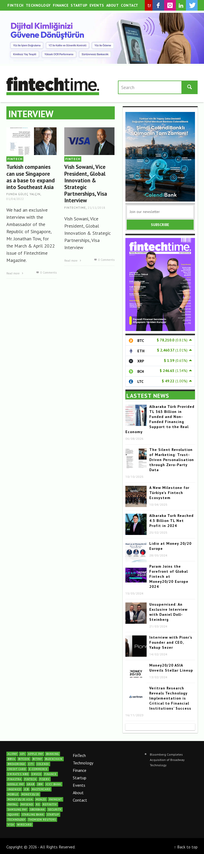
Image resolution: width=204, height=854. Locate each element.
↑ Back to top (186, 846)
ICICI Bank (53, 784)
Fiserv (44, 779)
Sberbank (37, 809)
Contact (80, 800)
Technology (83, 762)
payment (55, 799)
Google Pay (16, 784)
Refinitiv (50, 804)
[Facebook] (158, 5)
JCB (26, 789)
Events (79, 785)
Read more (13, 273)
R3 (38, 804)
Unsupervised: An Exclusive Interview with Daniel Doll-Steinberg (168, 612)
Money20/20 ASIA (20, 799)
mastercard (41, 789)
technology (16, 819)
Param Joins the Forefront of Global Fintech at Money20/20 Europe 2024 (168, 576)
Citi (31, 764)
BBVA (11, 759)
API (22, 754)
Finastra (14, 779)
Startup (79, 777)
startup (53, 814)
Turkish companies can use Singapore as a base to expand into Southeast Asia (30, 177)
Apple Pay (35, 754)
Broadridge (16, 764)
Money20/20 (30, 794)
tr (149, 5)
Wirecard (24, 824)
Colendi (43, 764)
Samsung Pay (17, 809)
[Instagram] (170, 5)
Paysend (27, 804)
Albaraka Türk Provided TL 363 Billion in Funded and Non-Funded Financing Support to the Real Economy (159, 419)
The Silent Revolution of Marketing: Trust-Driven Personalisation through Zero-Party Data (171, 459)
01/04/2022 (15, 199)
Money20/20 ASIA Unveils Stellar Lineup (171, 668)
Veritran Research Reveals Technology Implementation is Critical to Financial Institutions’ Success (170, 698)
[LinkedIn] (181, 5)
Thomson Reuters (42, 819)
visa (11, 824)
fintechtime (75, 208)
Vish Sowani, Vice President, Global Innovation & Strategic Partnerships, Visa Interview (85, 183)
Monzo (41, 799)
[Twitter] (192, 5)
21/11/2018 (96, 208)
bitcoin (23, 759)
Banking (52, 754)
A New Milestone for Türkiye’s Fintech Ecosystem (169, 492)
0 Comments (48, 272)
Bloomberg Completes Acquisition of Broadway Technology (167, 759)
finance (50, 774)
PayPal (13, 804)
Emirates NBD (18, 774)
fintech (30, 779)
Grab (30, 784)
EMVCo (36, 774)
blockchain (53, 759)
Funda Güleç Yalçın (23, 194)
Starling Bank (33, 814)
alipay (12, 754)
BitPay (37, 759)
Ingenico (14, 789)
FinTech (79, 755)
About (78, 792)
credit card (17, 769)
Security (54, 809)
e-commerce (38, 769)
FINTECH (14, 159)
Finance (79, 770)
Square (13, 814)
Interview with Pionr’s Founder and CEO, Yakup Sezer (170, 642)
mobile (13, 794)
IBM (40, 784)
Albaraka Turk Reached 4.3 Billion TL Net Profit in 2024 (171, 520)
